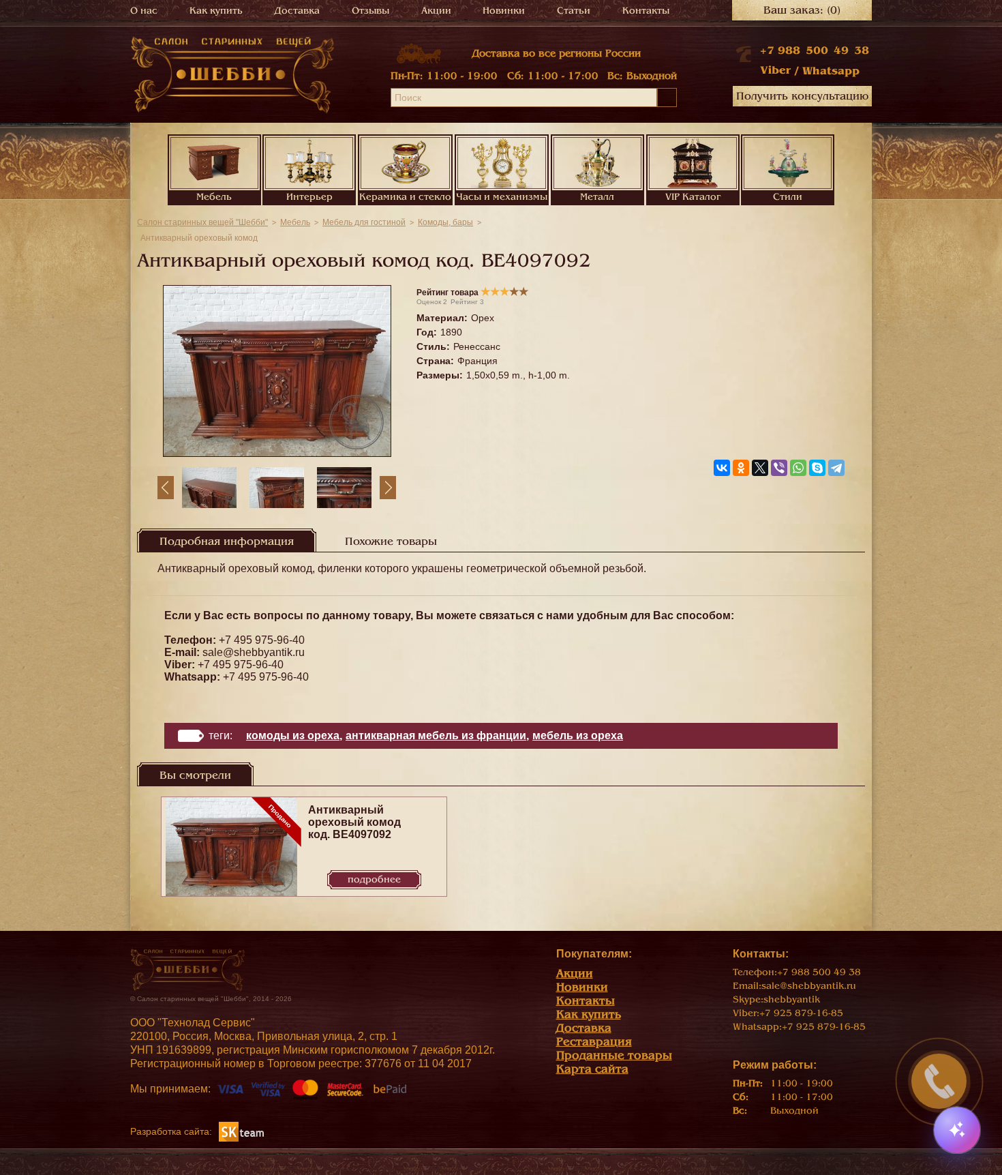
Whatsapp (831, 71)
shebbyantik (791, 999)
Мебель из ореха (577, 735)
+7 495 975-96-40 (262, 640)
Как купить (216, 10)
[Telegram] (836, 468)
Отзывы (370, 10)
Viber (775, 70)
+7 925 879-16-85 (801, 1013)
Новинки (504, 10)
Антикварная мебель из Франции (436, 735)
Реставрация (594, 1041)
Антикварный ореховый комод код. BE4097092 (354, 822)
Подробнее (374, 879)
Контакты (645, 10)
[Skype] (817, 468)
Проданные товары (614, 1055)
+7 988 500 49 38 (814, 50)
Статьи (573, 10)
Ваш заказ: (801, 10)
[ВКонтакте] (722, 468)
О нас (143, 10)
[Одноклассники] (741, 468)
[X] (760, 468)
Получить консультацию (802, 96)
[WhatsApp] (798, 468)
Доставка (297, 10)
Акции (436, 10)
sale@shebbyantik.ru (253, 652)
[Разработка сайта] (241, 1131)
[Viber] (779, 468)
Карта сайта (592, 1068)
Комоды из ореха (292, 735)
